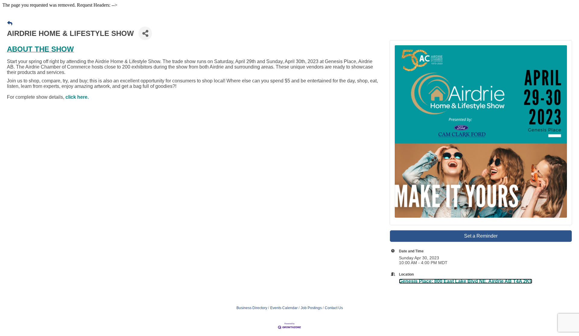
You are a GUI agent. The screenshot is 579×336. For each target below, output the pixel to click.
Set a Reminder (481, 235)
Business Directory (251, 308)
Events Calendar (284, 308)
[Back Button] (9, 24)
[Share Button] (145, 33)
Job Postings (311, 308)
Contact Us (334, 308)
